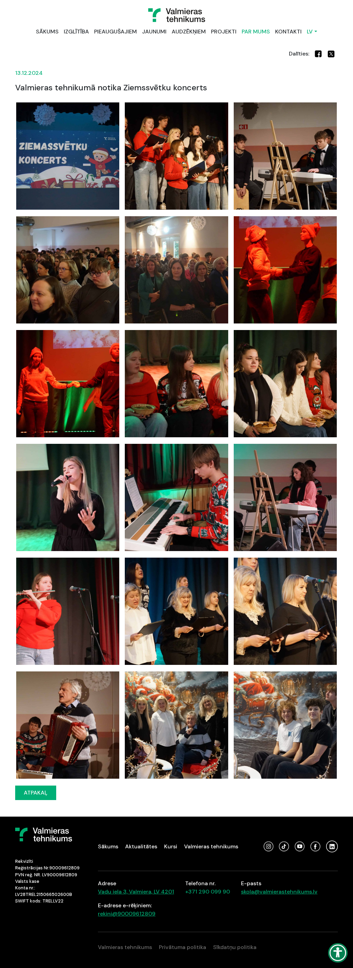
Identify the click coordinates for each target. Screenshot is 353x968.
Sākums (108, 846)
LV (310, 31)
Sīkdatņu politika (234, 947)
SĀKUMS (47, 31)
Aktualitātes (141, 846)
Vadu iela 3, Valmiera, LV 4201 (136, 891)
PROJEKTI (223, 31)
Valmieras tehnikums (211, 846)
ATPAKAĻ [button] (36, 792)
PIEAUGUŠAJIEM (115, 31)
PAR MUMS (256, 31)
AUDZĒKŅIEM (189, 31)
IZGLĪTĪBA (76, 31)
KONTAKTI (288, 31)
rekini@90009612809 (126, 913)
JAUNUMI (154, 31)
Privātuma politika (182, 947)
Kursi (170, 846)
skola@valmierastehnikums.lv (279, 891)
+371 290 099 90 (207, 891)
